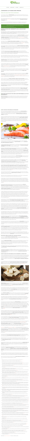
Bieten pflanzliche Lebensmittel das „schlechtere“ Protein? (7, 26)
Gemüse (15, 327)
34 (3, 308)
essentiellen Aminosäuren (21, 37)
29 (12, 285)
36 (4, 308)
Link (22, 363)
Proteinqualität (9, 19)
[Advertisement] (15, 104)
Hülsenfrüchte (2, 327)
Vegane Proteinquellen (15, 3)
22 (22, 263)
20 (21, 263)
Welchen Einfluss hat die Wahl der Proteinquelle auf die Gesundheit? (8, 27)
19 (17, 236)
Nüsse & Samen (10, 327)
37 (10, 314)
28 (11, 285)
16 (28, 201)
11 (12, 169)
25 (24, 263)
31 (25, 294)
